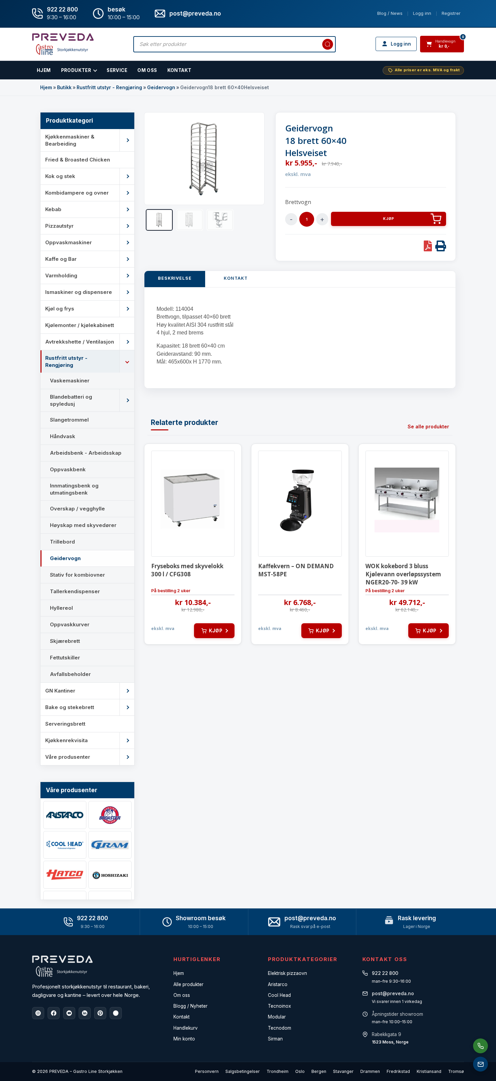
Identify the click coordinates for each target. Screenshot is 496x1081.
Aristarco (277, 984)
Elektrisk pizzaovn (287, 973)
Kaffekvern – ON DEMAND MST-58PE (296, 570)
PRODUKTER (76, 70)
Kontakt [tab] (236, 278)
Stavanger (343, 1071)
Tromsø (456, 1071)
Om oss (181, 995)
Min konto (184, 1038)
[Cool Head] (64, 845)
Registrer (451, 13)
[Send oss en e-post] (480, 1064)
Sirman (275, 1038)
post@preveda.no (310, 918)
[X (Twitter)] (116, 1013)
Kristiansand (429, 1071)
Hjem (46, 87)
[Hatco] (64, 875)
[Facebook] (54, 1013)
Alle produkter (188, 984)
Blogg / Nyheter (190, 1006)
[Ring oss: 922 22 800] (480, 1045)
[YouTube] (69, 1013)
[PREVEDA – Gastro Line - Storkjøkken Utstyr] (62, 966)
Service (117, 70)
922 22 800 (62, 9)
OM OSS (147, 70)
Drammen (370, 1071)
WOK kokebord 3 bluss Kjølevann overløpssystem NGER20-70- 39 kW (403, 574)
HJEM (44, 70)
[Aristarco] (64, 815)
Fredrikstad (398, 1071)
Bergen (318, 1071)
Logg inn (422, 13)
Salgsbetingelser (242, 1071)
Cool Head (279, 995)
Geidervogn (161, 87)
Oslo (300, 1071)
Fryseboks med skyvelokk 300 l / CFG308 (187, 570)
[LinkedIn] (85, 1013)
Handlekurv (185, 1028)
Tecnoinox (279, 1006)
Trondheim (277, 1071)
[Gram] (110, 845)
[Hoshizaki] (110, 875)
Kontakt (179, 70)
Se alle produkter (428, 426)
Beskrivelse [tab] (175, 278)
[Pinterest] (100, 1013)
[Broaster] (110, 815)
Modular (277, 1017)
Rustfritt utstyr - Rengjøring (109, 87)
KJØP (388, 219)
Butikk (64, 87)
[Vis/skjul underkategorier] (126, 140)
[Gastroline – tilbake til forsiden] (63, 44)
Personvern (207, 1071)
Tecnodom (279, 1028)
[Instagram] (38, 1013)
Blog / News (390, 13)
